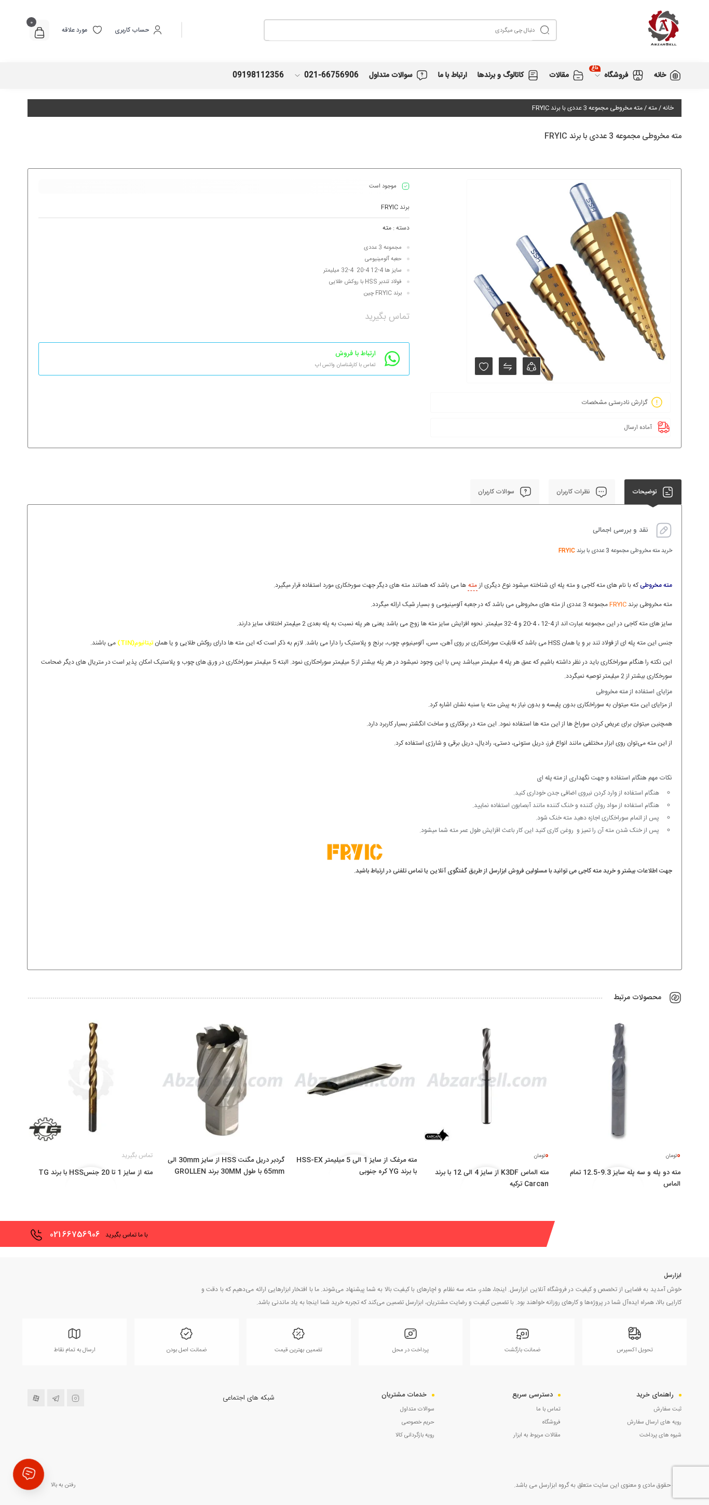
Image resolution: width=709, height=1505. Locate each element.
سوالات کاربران (497, 492)
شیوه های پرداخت (660, 1435)
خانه (668, 108)
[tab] (652, 491)
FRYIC (389, 207)
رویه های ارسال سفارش (654, 1422)
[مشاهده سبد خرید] (39, 34)
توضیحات (645, 492)
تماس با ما (548, 1409)
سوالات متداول (417, 1409)
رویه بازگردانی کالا (415, 1435)
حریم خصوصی (418, 1422)
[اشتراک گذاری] (531, 366)
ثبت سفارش (667, 1409)
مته (652, 108)
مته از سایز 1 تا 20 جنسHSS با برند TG (95, 1172)
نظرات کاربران (574, 492)
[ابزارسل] (619, 29)
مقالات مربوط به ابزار (537, 1435)
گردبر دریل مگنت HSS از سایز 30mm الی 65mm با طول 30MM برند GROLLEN (226, 1165)
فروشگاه (551, 1422)
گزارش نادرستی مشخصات (614, 402)
